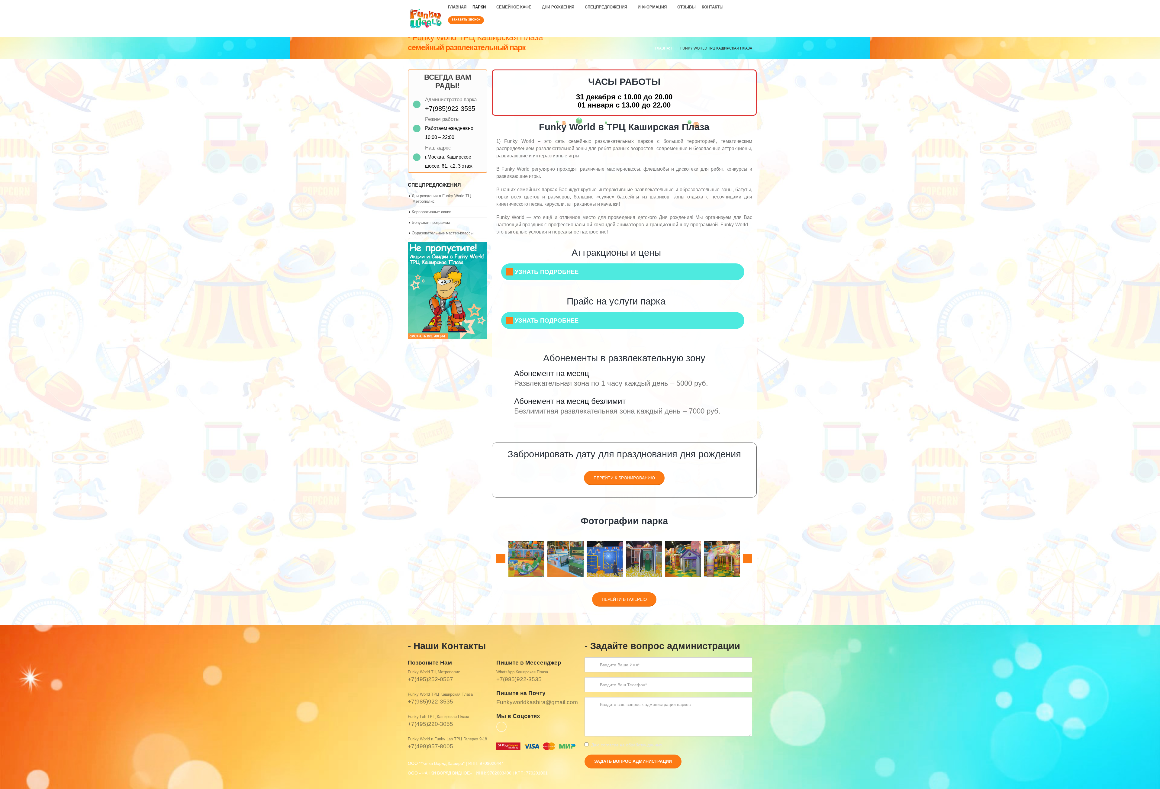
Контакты (712, 7)
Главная (457, 7)
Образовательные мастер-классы (442, 233)
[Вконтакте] (747, 31)
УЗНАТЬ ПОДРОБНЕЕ (546, 272)
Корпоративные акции (431, 212)
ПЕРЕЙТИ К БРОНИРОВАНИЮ (624, 477)
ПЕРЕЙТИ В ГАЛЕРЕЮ (624, 599)
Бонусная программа (431, 222)
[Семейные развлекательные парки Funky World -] (425, 18)
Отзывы (686, 7)
